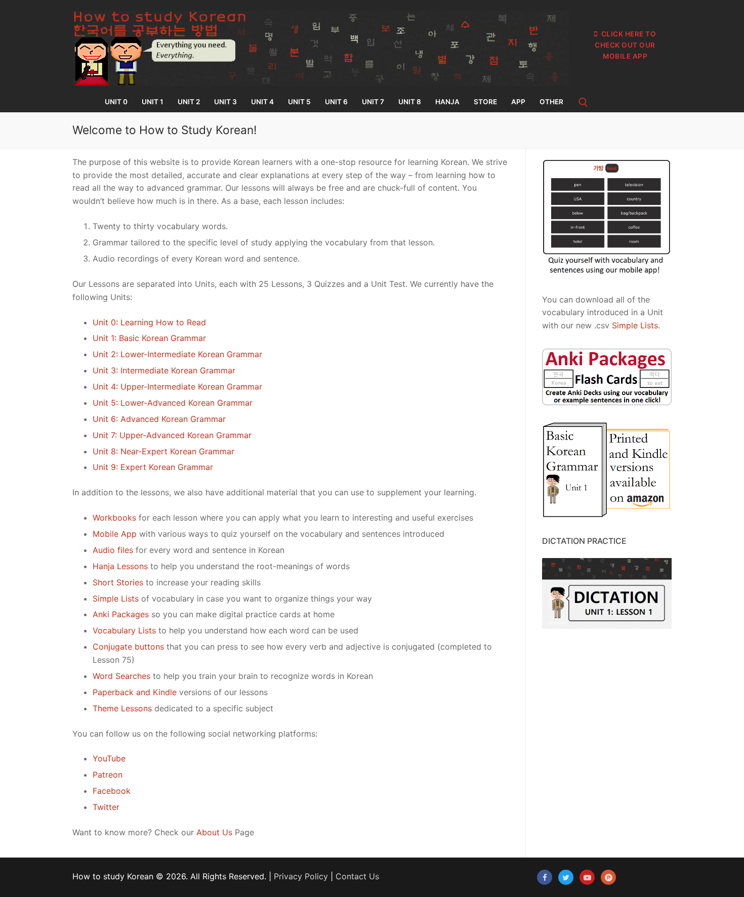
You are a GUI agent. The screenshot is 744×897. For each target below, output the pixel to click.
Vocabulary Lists (124, 630)
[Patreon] (608, 877)
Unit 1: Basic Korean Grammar (149, 338)
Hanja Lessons (120, 566)
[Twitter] (565, 877)
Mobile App (115, 534)
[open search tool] (583, 102)
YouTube (109, 758)
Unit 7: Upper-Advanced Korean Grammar (172, 435)
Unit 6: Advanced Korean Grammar (159, 419)
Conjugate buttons (128, 647)
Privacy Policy (301, 876)
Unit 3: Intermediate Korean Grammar (164, 370)
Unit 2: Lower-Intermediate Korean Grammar (177, 354)
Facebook (112, 791)
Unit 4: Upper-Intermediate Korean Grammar (177, 386)
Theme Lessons (122, 708)
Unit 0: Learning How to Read (149, 322)
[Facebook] (544, 877)
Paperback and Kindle (135, 692)
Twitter (106, 807)
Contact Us (357, 876)
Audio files (113, 550)
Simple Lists (116, 598)
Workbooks (114, 517)
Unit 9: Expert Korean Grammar (153, 467)
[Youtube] (587, 877)
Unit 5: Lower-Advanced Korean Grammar (173, 403)
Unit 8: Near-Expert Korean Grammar (163, 451)
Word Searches (121, 676)
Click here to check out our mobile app (625, 45)
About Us (214, 832)
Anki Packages (121, 614)
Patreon (107, 775)
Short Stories (118, 582)
